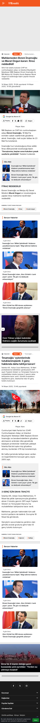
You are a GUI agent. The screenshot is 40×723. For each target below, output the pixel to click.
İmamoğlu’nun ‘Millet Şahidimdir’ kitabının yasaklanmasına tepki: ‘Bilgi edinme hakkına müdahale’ (19, 245)
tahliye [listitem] (30, 538)
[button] (20, 54)
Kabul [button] (35, 720)
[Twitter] (20, 685)
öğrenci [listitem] (21, 538)
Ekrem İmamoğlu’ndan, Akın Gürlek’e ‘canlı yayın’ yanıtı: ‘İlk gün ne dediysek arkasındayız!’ (19, 276)
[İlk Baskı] (13, 3)
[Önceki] (3, 329)
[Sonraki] (36, 329)
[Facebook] (13, 685)
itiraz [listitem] (20, 209)
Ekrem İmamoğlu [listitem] (9, 209)
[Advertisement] (20, 28)
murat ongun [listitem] (30, 209)
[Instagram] (26, 685)
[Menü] (4, 3)
